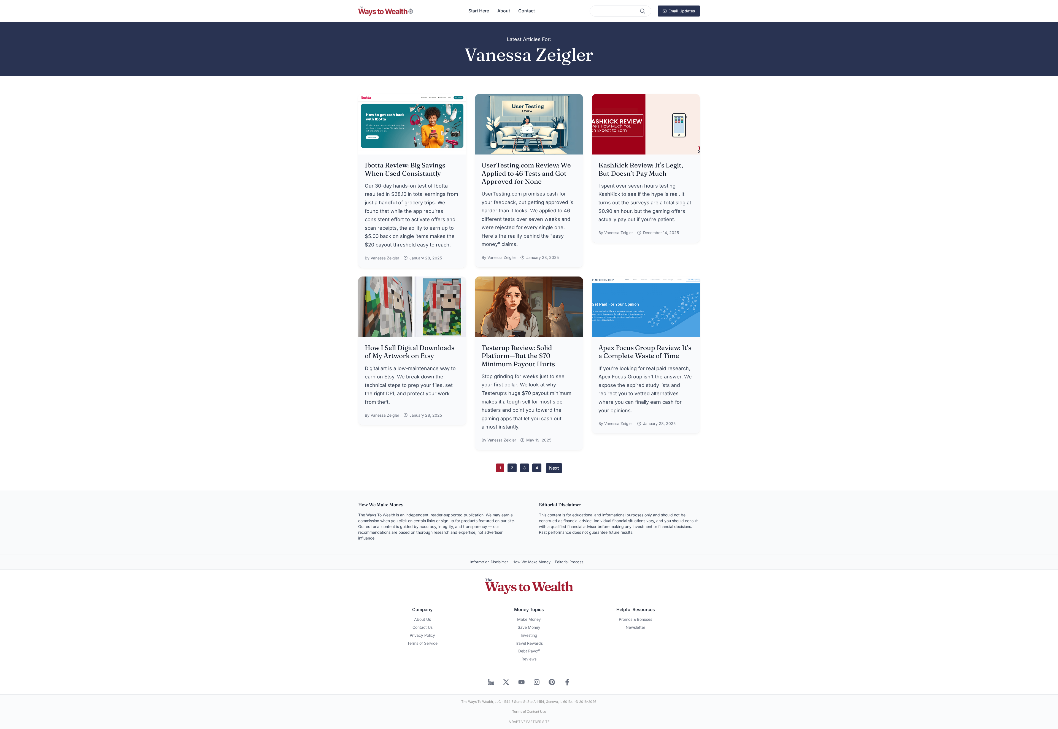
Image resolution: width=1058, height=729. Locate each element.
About (503, 10)
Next (554, 468)
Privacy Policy (422, 635)
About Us (422, 619)
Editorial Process (569, 562)
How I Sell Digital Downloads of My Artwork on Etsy (409, 352)
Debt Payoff (529, 651)
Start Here (478, 10)
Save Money (529, 627)
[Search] (642, 11)
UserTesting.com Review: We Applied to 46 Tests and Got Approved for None (526, 173)
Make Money (529, 619)
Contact (526, 10)
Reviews (529, 659)
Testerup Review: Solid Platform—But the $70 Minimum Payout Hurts (518, 356)
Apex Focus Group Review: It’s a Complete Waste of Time (644, 352)
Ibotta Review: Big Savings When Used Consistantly (405, 169)
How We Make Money (531, 562)
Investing (529, 635)
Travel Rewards (529, 643)
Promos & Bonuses (635, 619)
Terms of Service (422, 643)
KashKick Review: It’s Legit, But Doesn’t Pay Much (640, 169)
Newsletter (635, 627)
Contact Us (422, 627)
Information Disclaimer (489, 562)
